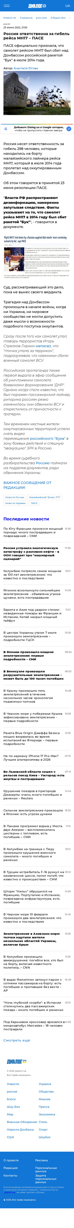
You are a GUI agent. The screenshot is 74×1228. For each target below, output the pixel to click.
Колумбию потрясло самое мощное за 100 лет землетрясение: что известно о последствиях (32, 574)
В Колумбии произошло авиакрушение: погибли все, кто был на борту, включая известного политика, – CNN (33, 962)
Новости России (14, 497)
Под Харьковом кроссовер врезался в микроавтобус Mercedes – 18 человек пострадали (34, 1025)
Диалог (6, 24)
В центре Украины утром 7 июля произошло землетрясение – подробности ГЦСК (29, 636)
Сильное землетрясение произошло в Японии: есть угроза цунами (33, 812)
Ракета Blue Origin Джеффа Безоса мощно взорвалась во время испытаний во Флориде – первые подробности (31, 738)
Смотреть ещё (16, 1040)
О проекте (11, 1160)
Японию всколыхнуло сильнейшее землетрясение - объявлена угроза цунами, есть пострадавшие (31, 594)
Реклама (41, 1160)
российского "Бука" (48, 438)
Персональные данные (46, 1169)
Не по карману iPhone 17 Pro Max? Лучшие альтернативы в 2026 (31, 757)
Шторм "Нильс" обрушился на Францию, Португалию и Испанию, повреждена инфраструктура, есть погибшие (31, 897)
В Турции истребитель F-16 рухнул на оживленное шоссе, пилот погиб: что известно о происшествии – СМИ (33, 875)
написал (43, 346)
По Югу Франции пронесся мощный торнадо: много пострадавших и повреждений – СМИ (33, 532)
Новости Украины (15, 503)
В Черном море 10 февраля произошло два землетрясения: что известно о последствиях (32, 918)
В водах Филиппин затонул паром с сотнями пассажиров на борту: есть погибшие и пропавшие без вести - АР (32, 985)
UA (67, 6)
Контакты (10, 1175)
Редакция (10, 1168)
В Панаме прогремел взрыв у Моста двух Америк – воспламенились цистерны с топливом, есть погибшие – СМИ (32, 831)
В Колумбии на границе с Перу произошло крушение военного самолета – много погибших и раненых (29, 854)
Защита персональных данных (45, 1179)
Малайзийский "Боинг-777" (44, 497)
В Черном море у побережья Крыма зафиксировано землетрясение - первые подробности (32, 717)
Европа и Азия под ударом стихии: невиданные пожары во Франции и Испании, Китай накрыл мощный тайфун (32, 615)
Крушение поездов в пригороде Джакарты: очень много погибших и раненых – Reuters (32, 794)
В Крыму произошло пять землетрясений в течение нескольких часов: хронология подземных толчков (28, 696)
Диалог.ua (9, 1192)
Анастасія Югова (26, 68)
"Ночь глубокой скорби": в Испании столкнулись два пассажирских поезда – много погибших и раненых (33, 1006)
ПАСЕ (34, 503)
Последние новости (26, 518)
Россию (43, 463)
